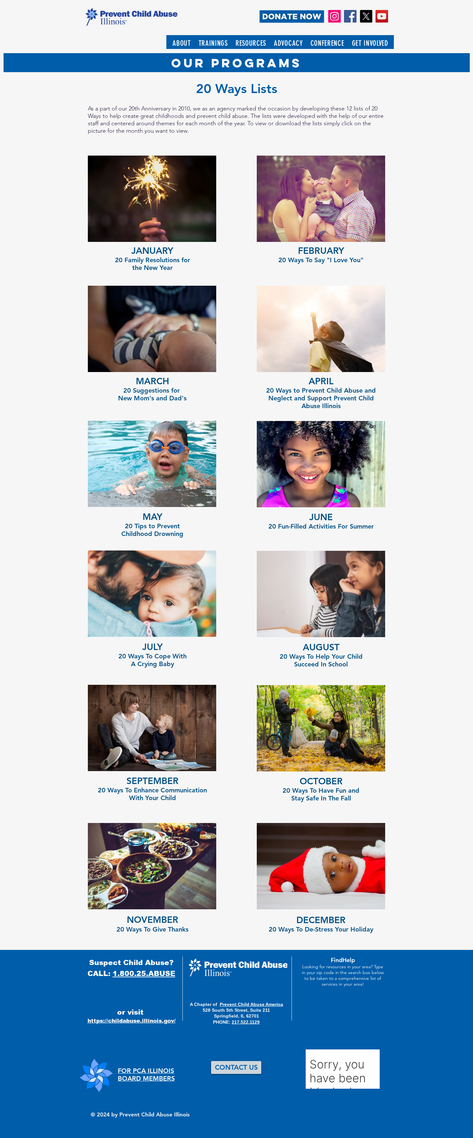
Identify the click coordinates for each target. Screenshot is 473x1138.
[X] (366, 16)
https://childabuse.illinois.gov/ (132, 1021)
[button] (181, 43)
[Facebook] (350, 16)
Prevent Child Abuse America (251, 1004)
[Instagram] (334, 16)
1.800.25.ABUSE (144, 974)
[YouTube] (382, 16)
